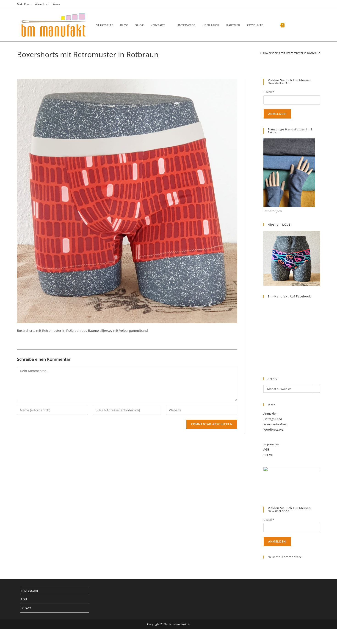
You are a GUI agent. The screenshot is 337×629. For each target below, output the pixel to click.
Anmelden (270, 413)
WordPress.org (273, 429)
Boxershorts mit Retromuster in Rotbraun (291, 53)
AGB (266, 449)
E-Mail (268, 92)
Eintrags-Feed (272, 419)
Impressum (271, 444)
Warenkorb (42, 4)
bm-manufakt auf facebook (289, 296)
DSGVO (268, 455)
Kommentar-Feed (275, 424)
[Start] (258, 53)
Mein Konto (24, 4)
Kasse (56, 4)
